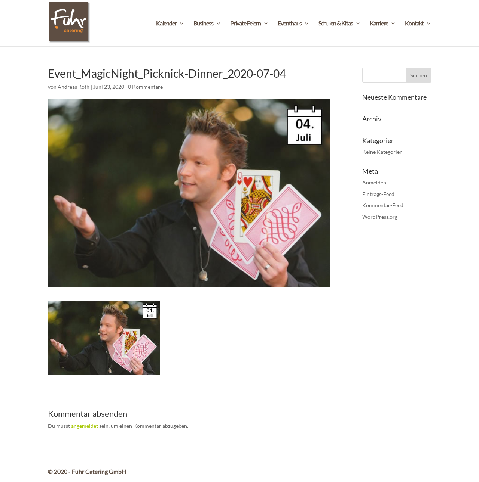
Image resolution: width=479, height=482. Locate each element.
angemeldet (84, 426)
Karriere (379, 24)
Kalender (166, 24)
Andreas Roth (73, 87)
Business (203, 24)
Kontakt (414, 24)
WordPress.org (379, 217)
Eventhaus (290, 24)
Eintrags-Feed (378, 194)
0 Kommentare (145, 87)
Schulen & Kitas (335, 24)
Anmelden (374, 182)
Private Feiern (245, 24)
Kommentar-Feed (382, 205)
